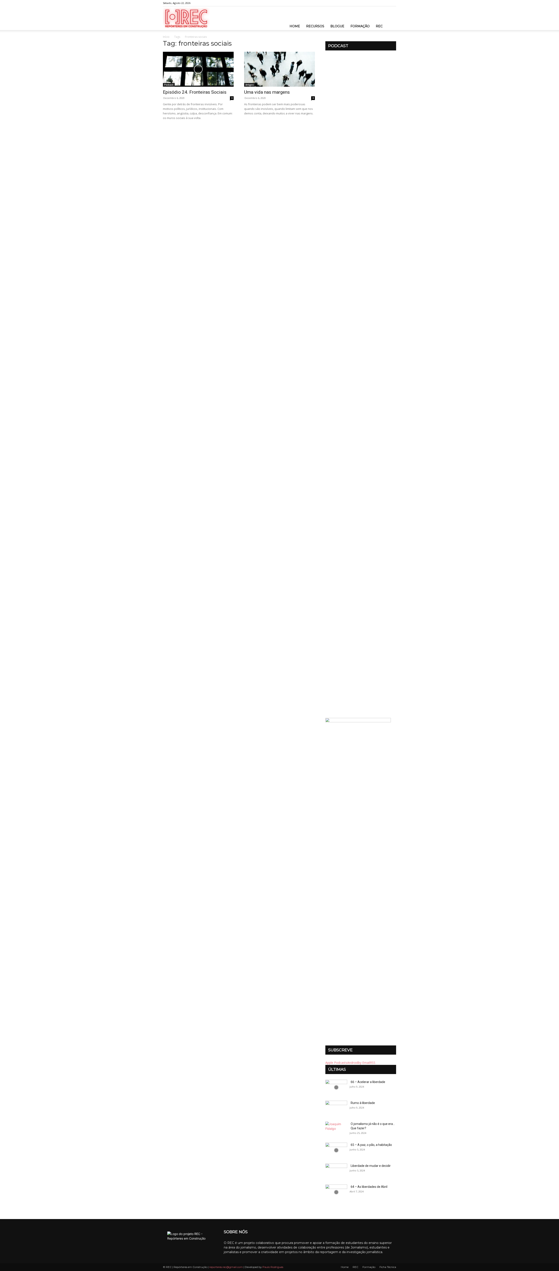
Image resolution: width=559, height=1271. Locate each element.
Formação (360, 26)
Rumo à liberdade (363, 1103)
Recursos (315, 26)
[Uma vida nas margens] (279, 69)
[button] (391, 22)
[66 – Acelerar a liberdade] (336, 1087)
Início (166, 37)
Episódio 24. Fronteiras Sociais (194, 92)
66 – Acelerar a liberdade (368, 1082)
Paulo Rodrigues (272, 1267)
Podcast (168, 84)
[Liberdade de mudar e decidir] (336, 1171)
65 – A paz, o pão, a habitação (371, 1145)
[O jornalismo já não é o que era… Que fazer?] (336, 1129)
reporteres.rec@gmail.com (226, 1267)
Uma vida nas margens (267, 92)
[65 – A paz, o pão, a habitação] (336, 1150)
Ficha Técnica (388, 1267)
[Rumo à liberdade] (336, 1108)
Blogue (337, 26)
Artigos (249, 84)
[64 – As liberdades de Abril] (336, 1192)
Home (295, 26)
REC (379, 26)
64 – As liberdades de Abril (369, 1186)
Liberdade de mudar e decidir (371, 1166)
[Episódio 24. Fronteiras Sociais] (198, 69)
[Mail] (393, 3)
